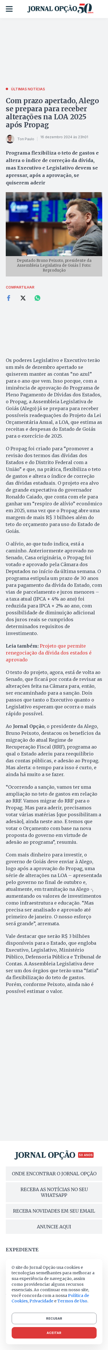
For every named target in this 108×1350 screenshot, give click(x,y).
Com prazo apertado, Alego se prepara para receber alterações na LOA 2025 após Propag (52, 112)
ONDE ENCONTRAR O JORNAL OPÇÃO (54, 1173)
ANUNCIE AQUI (54, 1227)
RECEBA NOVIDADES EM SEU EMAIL (54, 1211)
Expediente (22, 1249)
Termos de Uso (72, 1301)
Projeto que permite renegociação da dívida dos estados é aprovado (49, 653)
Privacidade (41, 1301)
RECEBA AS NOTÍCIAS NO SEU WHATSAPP (54, 1192)
